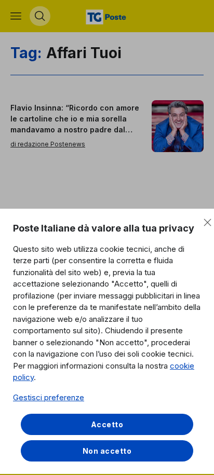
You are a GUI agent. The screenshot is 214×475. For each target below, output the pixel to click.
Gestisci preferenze (48, 397)
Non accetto (107, 450)
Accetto (107, 424)
